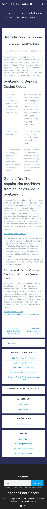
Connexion (23, 439)
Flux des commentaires (23, 448)
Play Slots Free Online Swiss (23, 358)
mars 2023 (23, 404)
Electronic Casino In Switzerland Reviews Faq (22, 314)
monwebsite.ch (29, 501)
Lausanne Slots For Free (23, 363)
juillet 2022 (23, 409)
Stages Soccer (17, 3)
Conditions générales (13, 487)
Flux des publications (23, 444)
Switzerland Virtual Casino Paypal (23, 372)
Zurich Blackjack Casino (13, 311)
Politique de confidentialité (32, 487)
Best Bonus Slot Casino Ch (15, 233)
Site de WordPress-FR (23, 453)
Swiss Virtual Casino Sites (23, 367)
